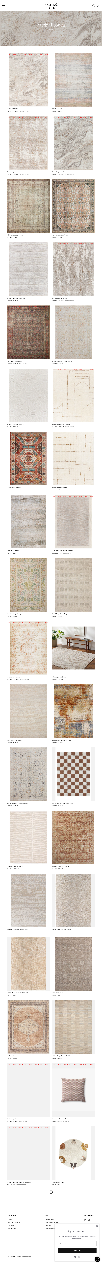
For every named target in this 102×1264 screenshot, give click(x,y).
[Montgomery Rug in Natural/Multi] (28, 774)
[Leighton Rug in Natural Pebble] (73, 1027)
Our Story (11, 1225)
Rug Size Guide (50, 1219)
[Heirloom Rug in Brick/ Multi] (73, 837)
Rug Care (48, 1225)
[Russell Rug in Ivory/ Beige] (73, 585)
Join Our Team (12, 1228)
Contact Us (11, 1219)
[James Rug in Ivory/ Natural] (28, 837)
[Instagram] (79, 1257)
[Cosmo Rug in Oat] (28, 143)
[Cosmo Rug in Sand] (28, 80)
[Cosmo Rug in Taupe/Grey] (73, 269)
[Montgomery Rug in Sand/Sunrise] (73, 332)
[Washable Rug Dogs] (73, 1153)
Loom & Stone (16, 1256)
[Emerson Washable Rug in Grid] (28, 269)
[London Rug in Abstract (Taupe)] (73, 901)
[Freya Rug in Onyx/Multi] (28, 332)
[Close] (97, 1226)
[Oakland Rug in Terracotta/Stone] (73, 711)
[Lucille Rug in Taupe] (73, 964)
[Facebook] (75, 1257)
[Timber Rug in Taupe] (28, 1090)
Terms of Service (50, 1228)
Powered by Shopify (25, 1256)
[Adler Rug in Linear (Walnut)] (73, 458)
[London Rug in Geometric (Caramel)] (28, 964)
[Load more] (51, 1192)
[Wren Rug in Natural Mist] (28, 711)
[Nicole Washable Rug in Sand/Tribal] (28, 901)
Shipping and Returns (52, 1222)
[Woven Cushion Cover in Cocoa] (73, 1090)
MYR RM (10, 1251)
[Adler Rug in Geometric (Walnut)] (73, 395)
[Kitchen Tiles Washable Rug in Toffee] (73, 774)
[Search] (94, 6)
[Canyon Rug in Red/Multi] (28, 458)
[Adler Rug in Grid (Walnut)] (73, 648)
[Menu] (3, 5)
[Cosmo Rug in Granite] (73, 143)
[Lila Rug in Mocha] (28, 1027)
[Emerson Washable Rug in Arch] (28, 395)
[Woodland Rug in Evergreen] (28, 585)
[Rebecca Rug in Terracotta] (28, 648)
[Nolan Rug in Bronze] (28, 522)
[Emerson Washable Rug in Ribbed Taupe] (28, 1153)
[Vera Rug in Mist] (73, 80)
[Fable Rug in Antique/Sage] (28, 206)
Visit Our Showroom (14, 1222)
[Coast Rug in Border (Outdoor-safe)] (73, 522)
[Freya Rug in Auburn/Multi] (73, 206)
